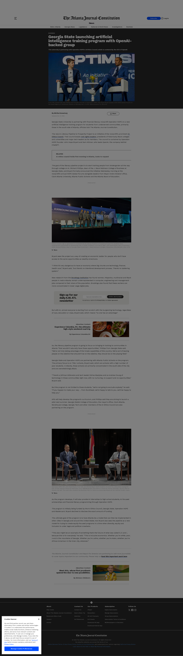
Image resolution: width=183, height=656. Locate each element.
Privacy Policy (8, 644)
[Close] (38, 619)
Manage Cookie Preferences (21, 649)
